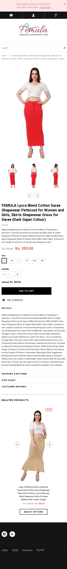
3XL (42, 261)
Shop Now (45, 7)
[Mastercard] (27, 550)
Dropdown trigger (33, 15)
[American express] (15, 550)
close (64, 4)
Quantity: (5, 269)
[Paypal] (40, 550)
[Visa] (5, 550)
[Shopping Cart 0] (56, 15)
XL (27, 261)
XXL (34, 261)
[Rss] (12, 534)
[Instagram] (4, 534)
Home (4, 56)
